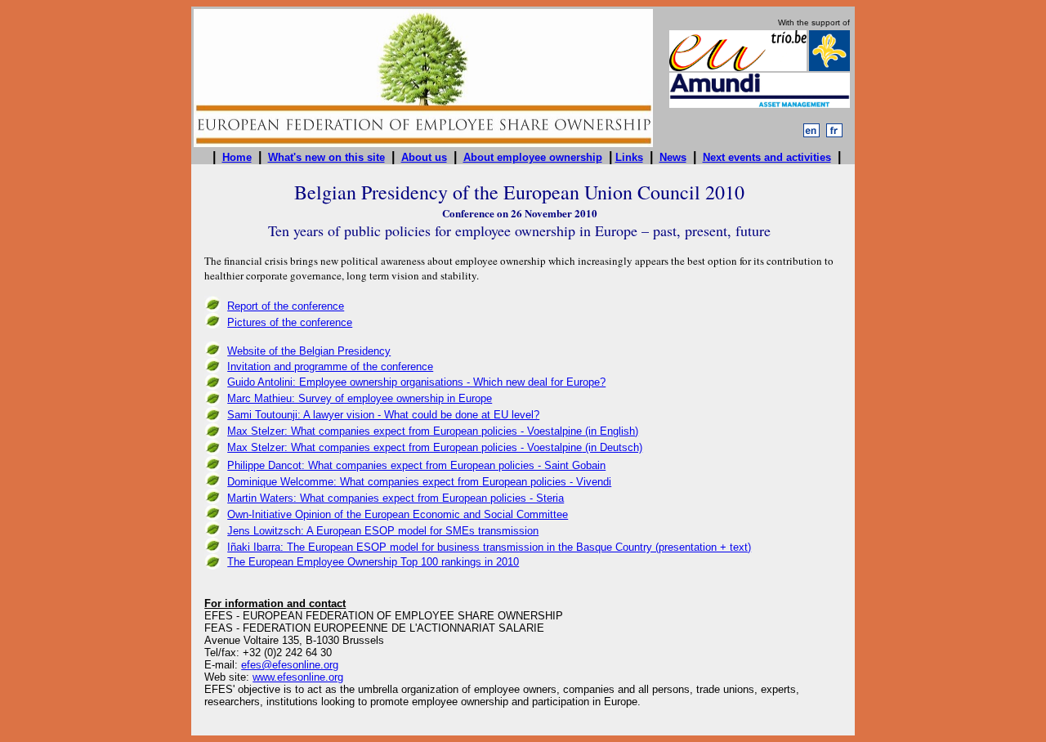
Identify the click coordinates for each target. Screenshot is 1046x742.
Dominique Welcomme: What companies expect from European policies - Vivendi (419, 482)
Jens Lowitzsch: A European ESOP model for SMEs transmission (383, 531)
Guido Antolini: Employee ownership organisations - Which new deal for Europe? (416, 382)
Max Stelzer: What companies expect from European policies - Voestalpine (404, 447)
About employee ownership (532, 157)
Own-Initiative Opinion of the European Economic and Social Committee (397, 514)
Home (237, 157)
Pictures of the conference (289, 322)
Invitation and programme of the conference (330, 366)
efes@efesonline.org (289, 665)
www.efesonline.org (298, 677)
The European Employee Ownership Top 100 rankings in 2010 (373, 562)
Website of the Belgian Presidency (309, 351)
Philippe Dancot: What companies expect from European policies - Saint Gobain (416, 465)
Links (629, 157)
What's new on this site (326, 157)
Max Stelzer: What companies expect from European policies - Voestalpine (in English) (432, 431)
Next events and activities (767, 157)
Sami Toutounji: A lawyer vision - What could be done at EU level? (383, 415)
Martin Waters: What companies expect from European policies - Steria (395, 498)
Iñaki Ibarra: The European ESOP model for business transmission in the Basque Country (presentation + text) (489, 547)
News (672, 157)
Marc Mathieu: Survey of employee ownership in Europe (359, 398)
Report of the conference (285, 306)
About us (424, 157)
